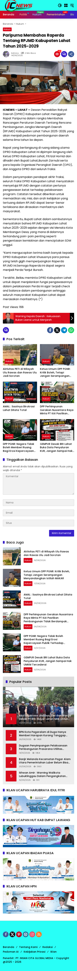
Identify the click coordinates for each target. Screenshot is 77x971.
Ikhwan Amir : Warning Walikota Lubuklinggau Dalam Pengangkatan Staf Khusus (42, 774)
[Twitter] (57, 330)
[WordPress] (25, 934)
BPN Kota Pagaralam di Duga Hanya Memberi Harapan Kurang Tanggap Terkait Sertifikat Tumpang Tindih (42, 733)
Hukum (7, 29)
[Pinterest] (19, 934)
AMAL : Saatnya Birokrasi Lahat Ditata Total (19, 408)
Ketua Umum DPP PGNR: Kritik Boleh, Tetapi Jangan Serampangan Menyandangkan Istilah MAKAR (55, 372)
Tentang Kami (28, 947)
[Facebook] (50, 330)
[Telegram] (64, 330)
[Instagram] (32, 934)
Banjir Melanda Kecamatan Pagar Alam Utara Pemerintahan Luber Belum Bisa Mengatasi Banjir (45, 761)
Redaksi (47, 947)
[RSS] (39, 934)
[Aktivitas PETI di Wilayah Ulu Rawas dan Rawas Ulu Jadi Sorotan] (20, 355)
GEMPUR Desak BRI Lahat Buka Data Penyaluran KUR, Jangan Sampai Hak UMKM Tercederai (56, 447)
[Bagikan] (71, 54)
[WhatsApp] (71, 330)
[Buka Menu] (66, 5)
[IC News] (18, 5)
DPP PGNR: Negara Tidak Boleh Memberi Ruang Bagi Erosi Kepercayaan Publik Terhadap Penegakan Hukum (18, 447)
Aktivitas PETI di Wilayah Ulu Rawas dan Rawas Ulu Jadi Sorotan (20, 372)
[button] (60, 5)
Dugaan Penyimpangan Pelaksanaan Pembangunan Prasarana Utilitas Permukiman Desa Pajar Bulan (43, 747)
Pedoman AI (11, 951)
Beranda (8, 947)
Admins (15, 53)
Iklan (53, 951)
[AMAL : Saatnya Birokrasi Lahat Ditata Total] (20, 392)
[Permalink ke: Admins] (7, 54)
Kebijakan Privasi (34, 951)
